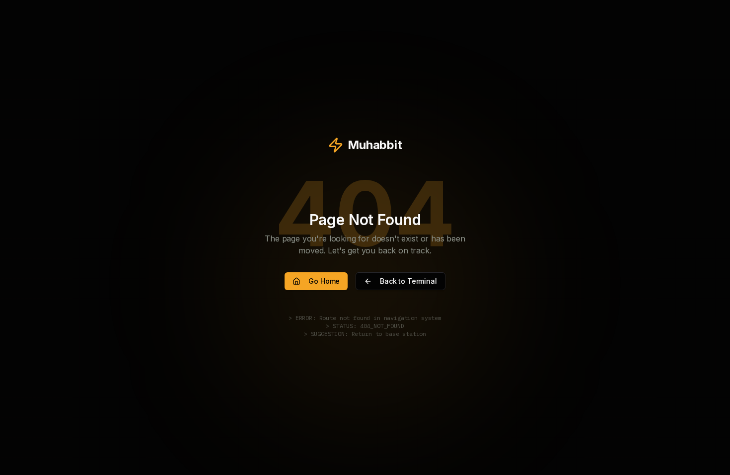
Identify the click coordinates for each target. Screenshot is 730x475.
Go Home (324, 281)
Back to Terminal (408, 281)
